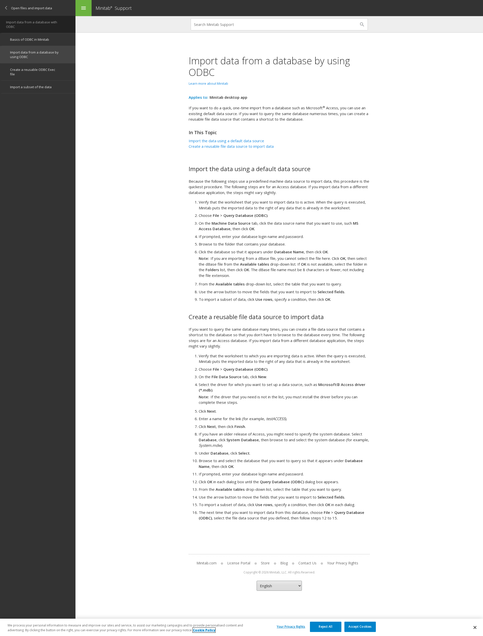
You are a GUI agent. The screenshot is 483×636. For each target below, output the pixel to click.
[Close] (474, 627)
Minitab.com (206, 563)
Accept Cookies (360, 626)
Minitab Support (114, 8)
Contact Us (307, 563)
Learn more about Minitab (208, 83)
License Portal (238, 563)
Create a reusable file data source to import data (231, 146)
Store (265, 563)
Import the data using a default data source (226, 140)
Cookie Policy (204, 630)
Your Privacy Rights (291, 626)
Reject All (325, 626)
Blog (284, 563)
